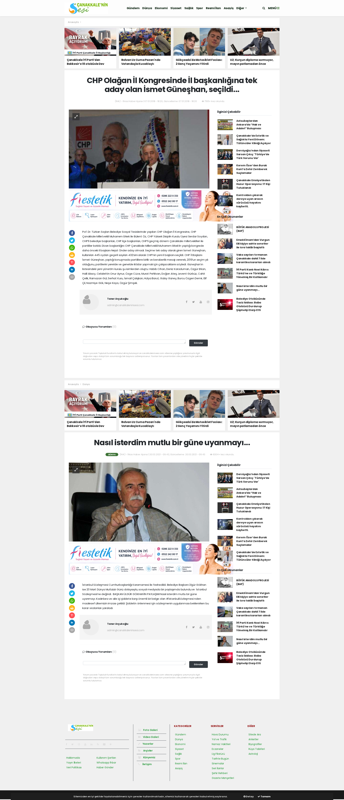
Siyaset (175, 8)
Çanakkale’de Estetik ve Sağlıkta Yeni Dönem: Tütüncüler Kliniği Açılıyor (253, 139)
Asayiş (229, 8)
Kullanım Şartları (106, 758)
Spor (199, 8)
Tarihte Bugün (220, 758)
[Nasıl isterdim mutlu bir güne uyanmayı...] (139, 502)
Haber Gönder (105, 767)
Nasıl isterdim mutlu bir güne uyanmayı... (251, 288)
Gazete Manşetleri (223, 778)
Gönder (198, 342)
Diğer (240, 8)
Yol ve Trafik (219, 739)
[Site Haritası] (105, 744)
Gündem (133, 8)
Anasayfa (73, 22)
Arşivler (148, 750)
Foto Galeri (150, 730)
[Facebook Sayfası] (68, 744)
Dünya (147, 8)
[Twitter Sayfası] (74, 744)
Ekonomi (161, 8)
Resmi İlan (213, 8)
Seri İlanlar (218, 768)
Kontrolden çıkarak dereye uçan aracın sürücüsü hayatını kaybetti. (249, 200)
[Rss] (99, 744)
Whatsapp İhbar (106, 762)
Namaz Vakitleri (221, 744)
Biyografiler (255, 744)
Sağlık (189, 8)
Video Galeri (150, 737)
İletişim (147, 764)
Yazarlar (147, 744)
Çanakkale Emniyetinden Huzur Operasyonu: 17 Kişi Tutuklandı (253, 184)
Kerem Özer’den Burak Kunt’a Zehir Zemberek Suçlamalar (251, 169)
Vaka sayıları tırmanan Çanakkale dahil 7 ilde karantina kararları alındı (253, 258)
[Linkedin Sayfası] (92, 744)
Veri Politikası (74, 767)
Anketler (253, 739)
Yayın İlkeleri (73, 762)
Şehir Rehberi (220, 773)
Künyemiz (149, 757)
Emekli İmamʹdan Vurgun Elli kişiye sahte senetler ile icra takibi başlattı (253, 243)
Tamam (265, 796)
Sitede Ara (255, 734)
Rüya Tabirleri (257, 749)
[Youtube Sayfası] (86, 744)
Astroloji (253, 754)
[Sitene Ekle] (112, 744)
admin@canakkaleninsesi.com (125, 305)
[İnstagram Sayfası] (80, 744)
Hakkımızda (73, 758)
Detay (249, 796)
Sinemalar (218, 763)
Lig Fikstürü (218, 754)
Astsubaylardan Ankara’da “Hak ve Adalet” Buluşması (248, 124)
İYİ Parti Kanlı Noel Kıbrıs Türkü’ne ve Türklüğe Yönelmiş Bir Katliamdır (252, 273)
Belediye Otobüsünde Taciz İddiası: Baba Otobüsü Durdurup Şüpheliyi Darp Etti (251, 304)
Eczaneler (217, 749)
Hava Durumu (220, 734)
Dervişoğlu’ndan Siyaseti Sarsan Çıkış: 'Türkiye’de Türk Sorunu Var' (253, 154)
